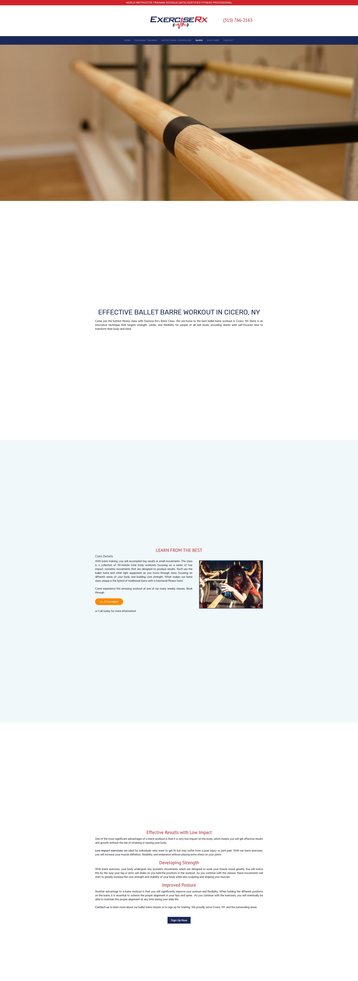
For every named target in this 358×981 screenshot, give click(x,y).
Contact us (102, 907)
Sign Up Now (179, 920)
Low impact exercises (109, 850)
